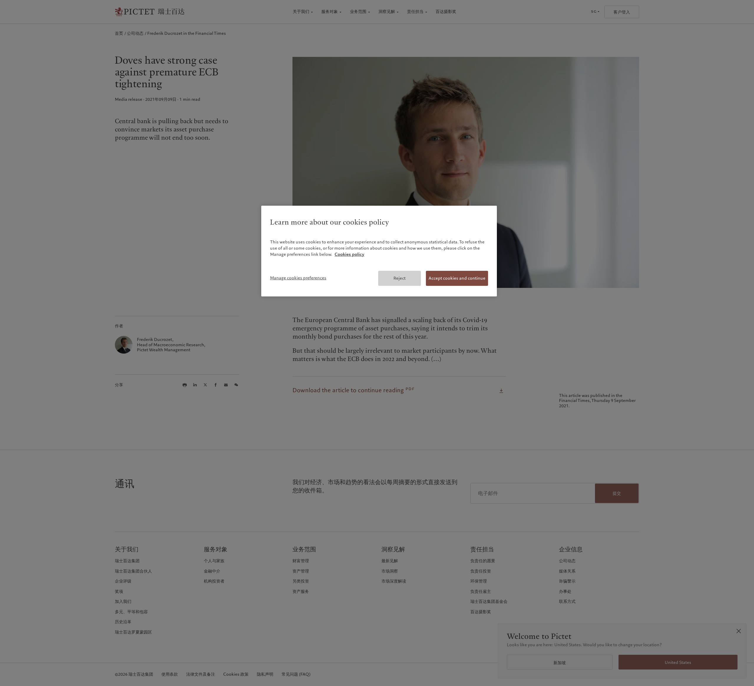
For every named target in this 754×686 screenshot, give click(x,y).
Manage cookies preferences (298, 278)
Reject (399, 278)
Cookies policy (349, 254)
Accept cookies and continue (457, 278)
